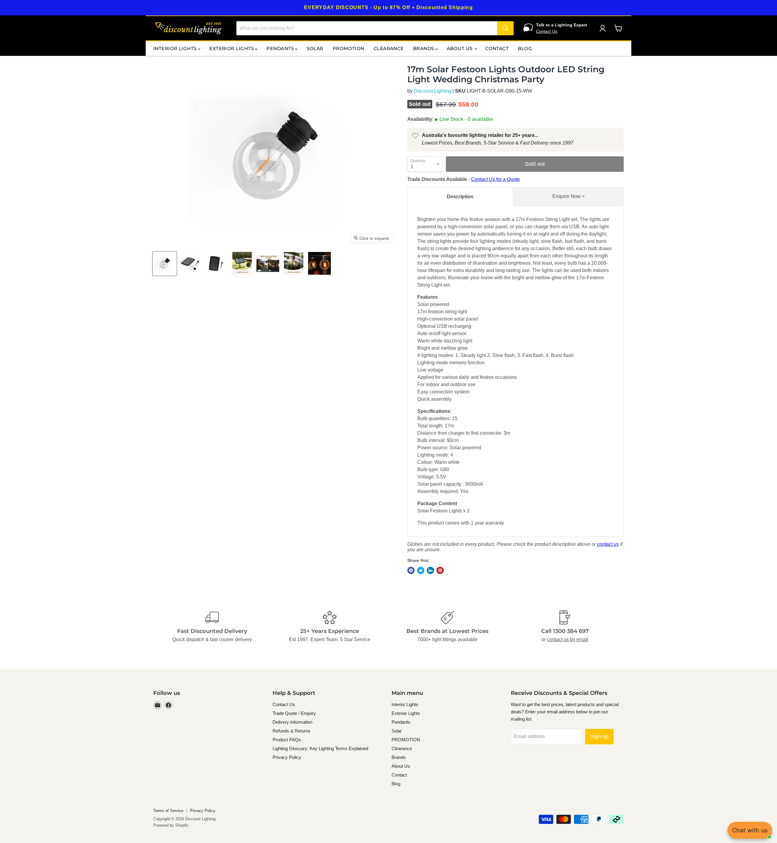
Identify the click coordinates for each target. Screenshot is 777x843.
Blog (525, 48)
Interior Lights (175, 48)
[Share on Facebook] (411, 570)
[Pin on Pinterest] (440, 570)
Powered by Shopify (170, 825)
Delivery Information (292, 722)
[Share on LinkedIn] (430, 570)
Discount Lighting (432, 90)
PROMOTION (349, 48)
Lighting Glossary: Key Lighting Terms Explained (320, 748)
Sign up (599, 736)
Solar (315, 48)
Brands (424, 48)
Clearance (389, 48)
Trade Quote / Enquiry (294, 713)
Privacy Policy (287, 757)
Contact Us (546, 31)
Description (460, 196)
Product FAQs (287, 739)
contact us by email (567, 639)
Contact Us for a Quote (495, 179)
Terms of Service (168, 810)
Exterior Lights (232, 48)
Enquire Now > (568, 196)
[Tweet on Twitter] (420, 570)
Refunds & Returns (291, 730)
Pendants (280, 48)
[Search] (505, 28)
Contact (497, 48)
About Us (460, 48)
